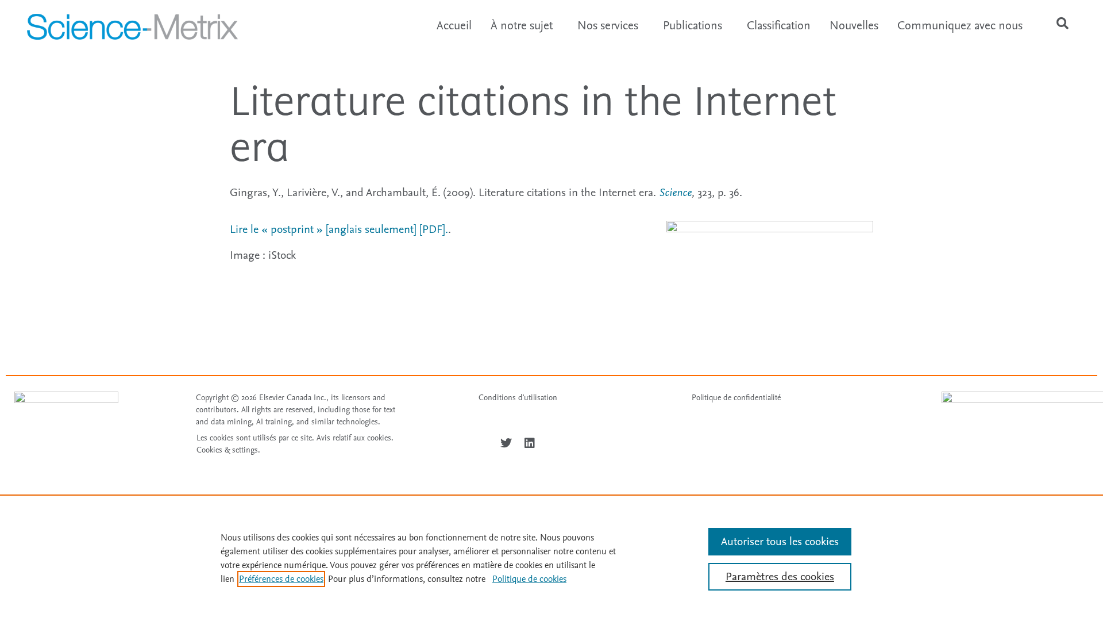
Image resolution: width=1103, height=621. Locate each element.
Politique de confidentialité (736, 397)
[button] (1062, 23)
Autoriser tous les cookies (780, 541)
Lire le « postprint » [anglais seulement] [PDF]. (339, 229)
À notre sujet (522, 25)
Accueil (454, 25)
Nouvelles (854, 25)
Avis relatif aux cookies (354, 437)
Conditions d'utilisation (518, 397)
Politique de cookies (529, 579)
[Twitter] (506, 443)
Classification (779, 25)
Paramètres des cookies (780, 576)
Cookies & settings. (228, 449)
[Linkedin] (529, 443)
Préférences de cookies (281, 579)
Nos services (607, 25)
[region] (551, 557)
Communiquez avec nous (960, 25)
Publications (692, 25)
